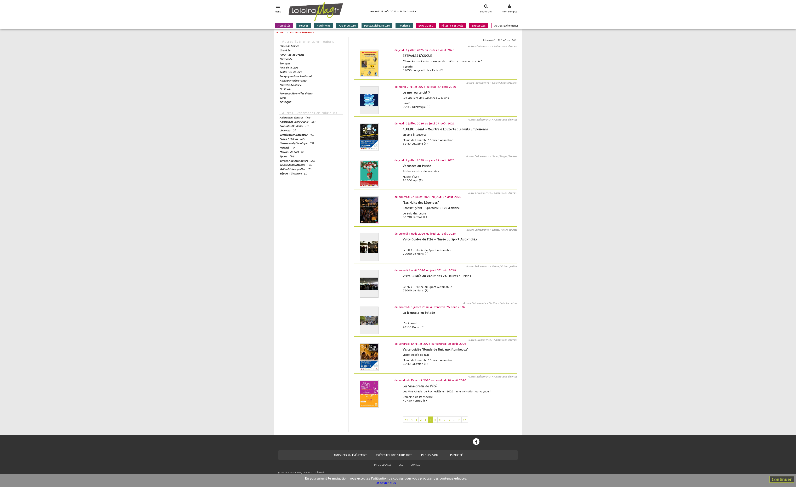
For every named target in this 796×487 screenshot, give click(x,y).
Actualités (284, 25)
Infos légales (382, 464)
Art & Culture (347, 25)
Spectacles (479, 25)
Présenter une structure (394, 455)
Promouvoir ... (431, 455)
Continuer (782, 479)
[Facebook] (476, 441)
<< (406, 419)
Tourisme (404, 25)
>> (464, 419)
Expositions (426, 25)
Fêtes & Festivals (452, 25)
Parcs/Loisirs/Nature (377, 25)
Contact (416, 464)
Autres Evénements (506, 25)
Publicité (456, 455)
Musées (303, 25)
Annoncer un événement (350, 455)
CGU (401, 464)
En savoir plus (385, 483)
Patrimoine (323, 25)
